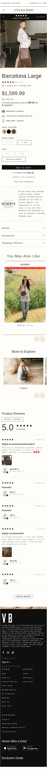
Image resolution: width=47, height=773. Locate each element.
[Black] (9, 131)
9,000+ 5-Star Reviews (21, 18)
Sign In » (6, 662)
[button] (23, 103)
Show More (23, 597)
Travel (23, 388)
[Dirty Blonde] (4, 131)
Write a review (12, 419)
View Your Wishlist (23, 182)
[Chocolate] (14, 131)
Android (30, 748)
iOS (10, 748)
